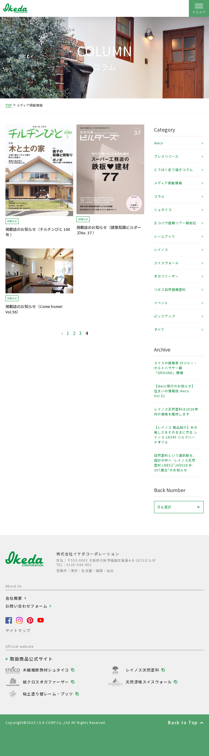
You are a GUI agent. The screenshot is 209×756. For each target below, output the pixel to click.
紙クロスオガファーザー (46, 682)
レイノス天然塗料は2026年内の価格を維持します (176, 411)
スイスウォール (166, 262)
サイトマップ (17, 630)
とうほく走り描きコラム (173, 169)
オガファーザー (166, 276)
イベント (161, 302)
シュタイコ (163, 209)
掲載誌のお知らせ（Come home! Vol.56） (33, 309)
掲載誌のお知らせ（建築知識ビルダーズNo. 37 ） (108, 230)
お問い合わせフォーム (26, 606)
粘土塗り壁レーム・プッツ (48, 693)
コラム (159, 196)
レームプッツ (164, 236)
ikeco (158, 143)
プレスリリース (166, 156)
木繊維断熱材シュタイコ (46, 670)
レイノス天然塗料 (142, 670)
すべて (159, 329)
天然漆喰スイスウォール (149, 682)
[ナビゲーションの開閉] (199, 8)
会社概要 (13, 598)
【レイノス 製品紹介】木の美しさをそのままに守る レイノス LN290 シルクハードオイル (176, 434)
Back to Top (183, 722)
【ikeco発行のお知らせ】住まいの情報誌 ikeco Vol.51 (174, 391)
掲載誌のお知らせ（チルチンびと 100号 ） (37, 231)
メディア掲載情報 (168, 183)
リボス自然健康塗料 (170, 289)
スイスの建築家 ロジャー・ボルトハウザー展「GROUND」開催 (175, 367)
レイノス (161, 249)
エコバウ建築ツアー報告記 (175, 222)
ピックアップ (164, 316)
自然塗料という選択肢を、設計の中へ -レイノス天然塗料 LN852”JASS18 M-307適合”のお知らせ (175, 462)
